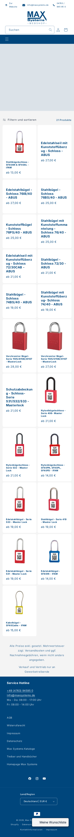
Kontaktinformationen (31, 829)
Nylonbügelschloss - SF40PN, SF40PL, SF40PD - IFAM (53, 468)
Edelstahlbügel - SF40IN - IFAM (50, 572)
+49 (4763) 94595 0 (20, 690)
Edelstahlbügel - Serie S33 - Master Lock (19, 520)
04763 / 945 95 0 (61, 5)
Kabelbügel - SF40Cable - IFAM (16, 624)
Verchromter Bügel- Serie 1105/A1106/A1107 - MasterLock (19, 359)
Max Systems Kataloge (21, 748)
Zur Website (13, 5)
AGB (9, 717)
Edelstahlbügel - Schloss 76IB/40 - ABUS (19, 193)
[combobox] (29, 30)
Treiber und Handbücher (22, 756)
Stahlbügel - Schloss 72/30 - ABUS (53, 263)
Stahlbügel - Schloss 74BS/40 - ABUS (19, 298)
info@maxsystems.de (38, 5)
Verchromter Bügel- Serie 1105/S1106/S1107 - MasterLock (54, 359)
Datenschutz (14, 741)
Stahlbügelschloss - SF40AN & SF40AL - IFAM (17, 165)
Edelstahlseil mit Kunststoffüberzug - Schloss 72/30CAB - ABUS (19, 263)
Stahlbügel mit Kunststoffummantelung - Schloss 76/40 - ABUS (54, 228)
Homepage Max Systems (22, 764)
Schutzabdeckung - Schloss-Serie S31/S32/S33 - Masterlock (19, 397)
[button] (7, 39)
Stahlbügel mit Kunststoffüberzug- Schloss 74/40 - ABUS (54, 298)
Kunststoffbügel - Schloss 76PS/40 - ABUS (19, 228)
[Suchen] (50, 30)
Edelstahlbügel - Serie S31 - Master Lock (19, 572)
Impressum (13, 733)
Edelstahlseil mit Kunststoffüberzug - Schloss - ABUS (54, 149)
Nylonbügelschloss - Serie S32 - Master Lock (18, 468)
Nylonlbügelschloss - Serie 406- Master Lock (53, 413)
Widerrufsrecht (16, 725)
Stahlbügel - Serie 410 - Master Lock (54, 520)
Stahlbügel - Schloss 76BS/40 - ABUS (54, 193)
